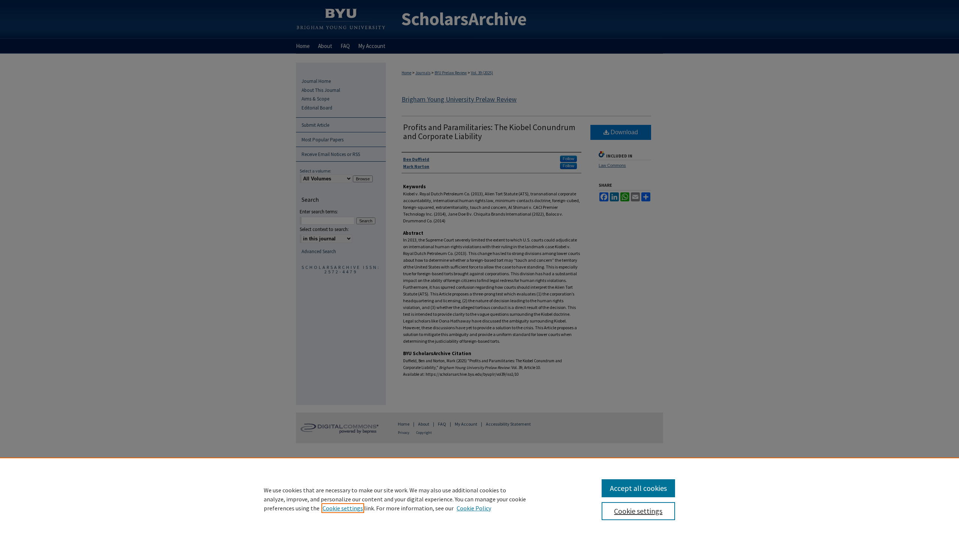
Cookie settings (343, 508)
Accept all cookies (638, 488)
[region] (479, 499)
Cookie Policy (474, 508)
